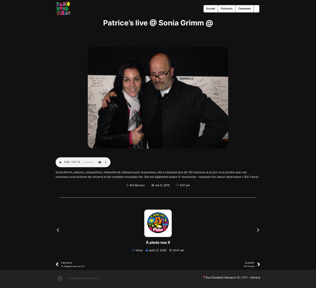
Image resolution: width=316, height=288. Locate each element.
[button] (58, 230)
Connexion (244, 8)
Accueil (210, 8)
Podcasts (227, 8)
